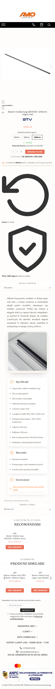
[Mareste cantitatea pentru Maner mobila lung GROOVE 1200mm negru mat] (21, 152)
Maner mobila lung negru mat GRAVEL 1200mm (40, 576)
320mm (27, 137)
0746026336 (29, 648)
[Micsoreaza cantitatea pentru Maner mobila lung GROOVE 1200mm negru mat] (13, 152)
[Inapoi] (2, 112)
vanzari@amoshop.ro (29, 651)
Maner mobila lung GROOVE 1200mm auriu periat (14, 537)
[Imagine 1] (3, 105)
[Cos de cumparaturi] (41, 24)
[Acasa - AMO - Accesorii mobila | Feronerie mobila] (27, 15)
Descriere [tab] (8, 287)
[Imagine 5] (12, 105)
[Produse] (3, 25)
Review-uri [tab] (8, 509)
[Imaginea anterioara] (3, 102)
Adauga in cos (34, 151)
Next (51, 67)
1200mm (37, 137)
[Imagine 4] (9, 105)
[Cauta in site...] (49, 24)
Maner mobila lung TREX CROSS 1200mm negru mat (15, 576)
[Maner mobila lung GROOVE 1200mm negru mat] (27, 64)
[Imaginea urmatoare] (3, 107)
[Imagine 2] (5, 105)
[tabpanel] (27, 64)
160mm (17, 137)
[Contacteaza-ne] (33, 23)
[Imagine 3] (7, 105)
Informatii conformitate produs (16, 500)
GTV (14, 533)
